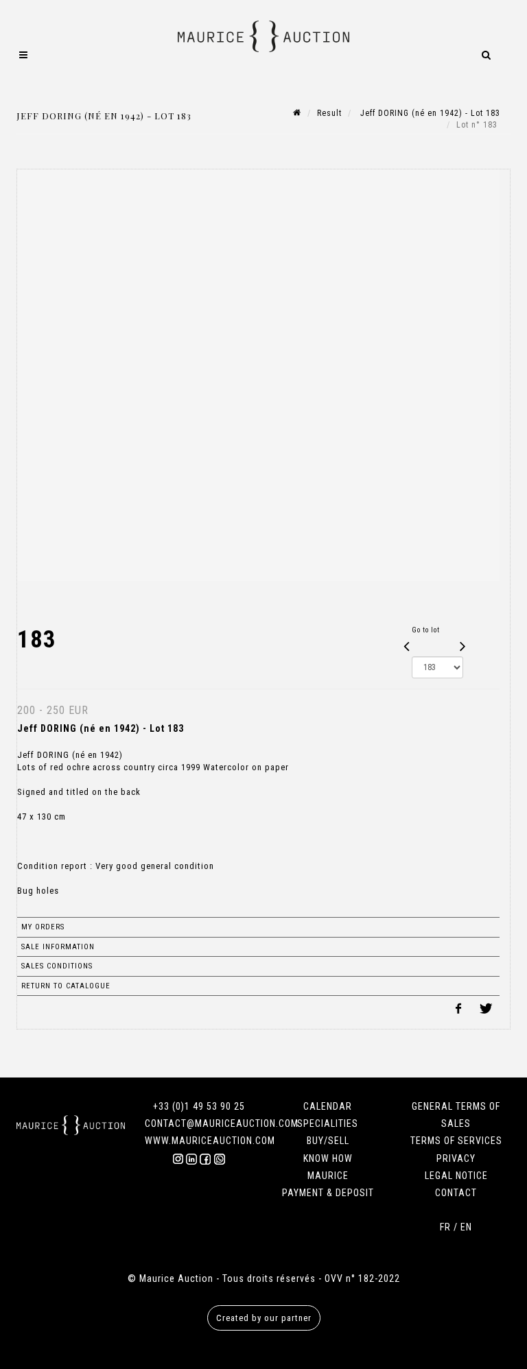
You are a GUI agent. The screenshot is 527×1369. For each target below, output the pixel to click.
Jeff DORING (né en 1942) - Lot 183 (429, 113)
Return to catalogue (65, 985)
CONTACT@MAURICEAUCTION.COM (221, 1123)
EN (466, 1227)
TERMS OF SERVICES (456, 1140)
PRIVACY (456, 1158)
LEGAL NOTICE (456, 1175)
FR (445, 1227)
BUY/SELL (328, 1140)
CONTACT (456, 1192)
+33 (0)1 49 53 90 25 (199, 1106)
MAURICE (328, 1175)
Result (329, 113)
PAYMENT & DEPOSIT (328, 1192)
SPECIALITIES (327, 1123)
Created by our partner (264, 1318)
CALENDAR (327, 1106)
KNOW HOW (328, 1158)
